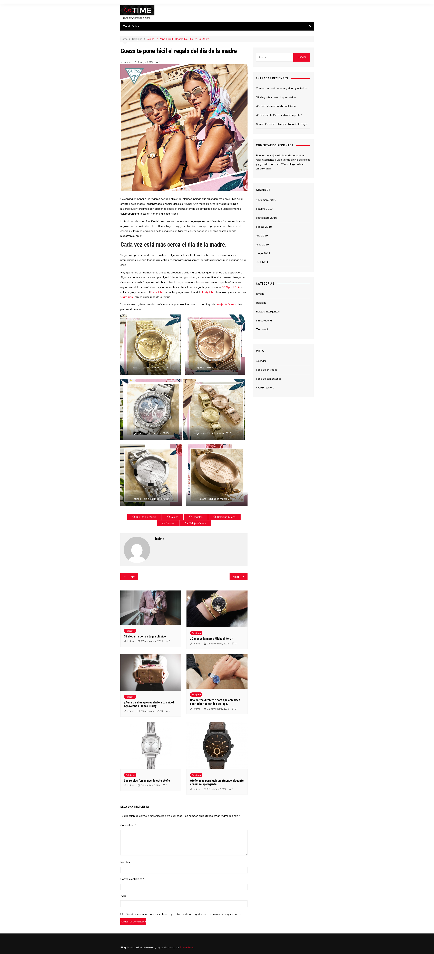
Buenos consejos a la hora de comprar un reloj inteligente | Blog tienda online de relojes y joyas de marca (283, 160)
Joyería (260, 293)
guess (174, 517)
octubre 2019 (264, 208)
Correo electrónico (132, 879)
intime (127, 62)
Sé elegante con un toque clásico (145, 636)
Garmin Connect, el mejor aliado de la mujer (281, 124)
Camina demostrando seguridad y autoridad (282, 88)
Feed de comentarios (268, 378)
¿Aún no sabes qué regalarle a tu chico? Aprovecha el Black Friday (149, 704)
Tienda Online (131, 26)
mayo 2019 (263, 253)
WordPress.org (265, 387)
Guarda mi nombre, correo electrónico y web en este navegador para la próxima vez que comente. (185, 914)
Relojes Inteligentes (268, 311)
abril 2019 (262, 262)
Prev (132, 576)
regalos (198, 517)
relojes (170, 523)
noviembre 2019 (266, 200)
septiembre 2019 (266, 217)
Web (123, 895)
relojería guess (226, 517)
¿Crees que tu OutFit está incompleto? (279, 115)
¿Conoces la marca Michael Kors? (211, 638)
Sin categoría (264, 320)
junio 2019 (262, 244)
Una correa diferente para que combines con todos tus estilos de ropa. (215, 701)
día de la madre (146, 517)
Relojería (130, 630)
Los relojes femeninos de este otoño (147, 780)
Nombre (126, 862)
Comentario (128, 825)
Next (236, 576)
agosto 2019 (264, 226)
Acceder (261, 360)
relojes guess (197, 523)
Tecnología (262, 329)
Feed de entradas (266, 369)
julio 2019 (262, 235)
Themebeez (187, 947)
